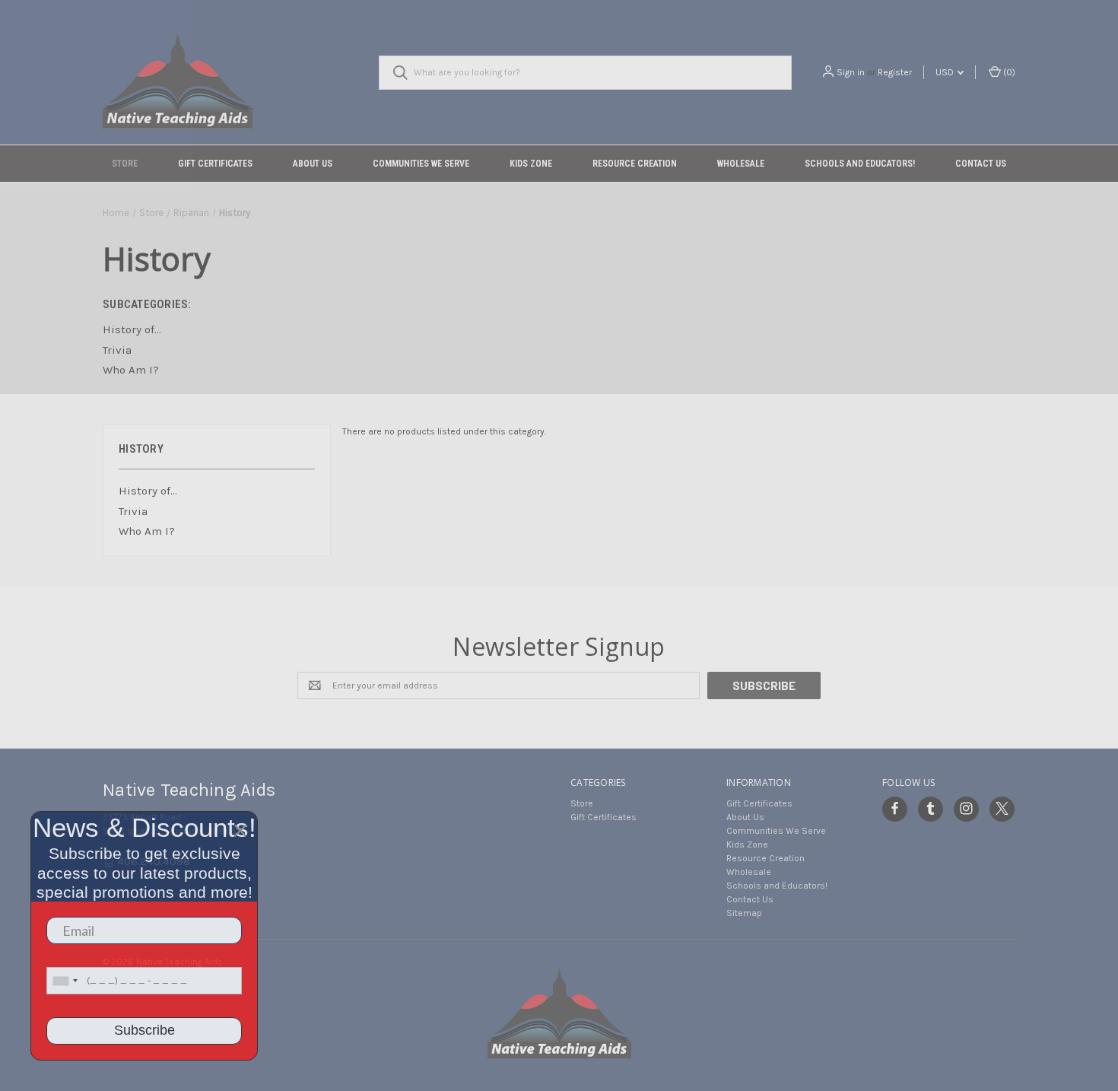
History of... (148, 491)
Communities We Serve (421, 163)
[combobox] (64, 981)
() (1008, 72)
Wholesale (740, 163)
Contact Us (980, 163)
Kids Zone (531, 163)
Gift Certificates (215, 163)
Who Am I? (147, 531)
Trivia (133, 511)
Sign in (851, 72)
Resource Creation (634, 163)
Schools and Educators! (860, 163)
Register (895, 72)
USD (945, 72)
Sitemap (744, 913)
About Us (312, 163)
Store (125, 163)
